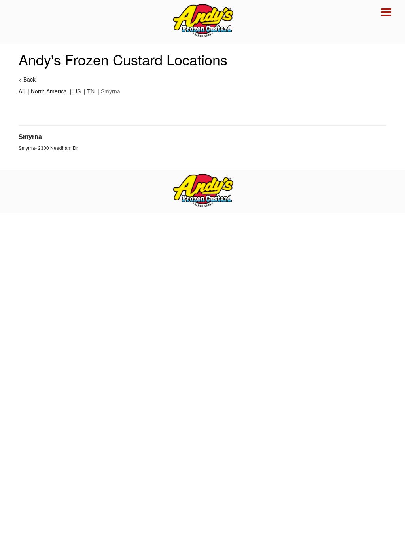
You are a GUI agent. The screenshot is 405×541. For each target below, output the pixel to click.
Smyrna (30, 136)
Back (27, 79)
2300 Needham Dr (58, 147)
